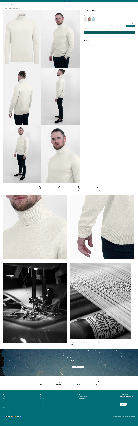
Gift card (41, 400)
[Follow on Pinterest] (8, 412)
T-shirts (4, 405)
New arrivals (42, 398)
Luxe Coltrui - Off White (16, 8)
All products (5, 409)
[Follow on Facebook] (3, 412)
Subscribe (78, 366)
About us (41, 403)
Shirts (4, 396)
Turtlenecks (10, 8)
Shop (7, 4)
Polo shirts (4, 398)
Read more (72, 344)
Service (12, 4)
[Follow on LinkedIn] (14, 412)
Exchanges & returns (81, 398)
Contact (78, 401)
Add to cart (110, 32)
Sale (40, 396)
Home (4, 4)
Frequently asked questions (82, 396)
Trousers (4, 400)
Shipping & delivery (80, 400)
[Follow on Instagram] (5, 412)
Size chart (133, 23)
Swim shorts (5, 401)
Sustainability (42, 401)
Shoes (4, 407)
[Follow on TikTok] (11, 412)
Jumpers (6, 8)
